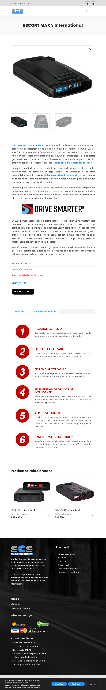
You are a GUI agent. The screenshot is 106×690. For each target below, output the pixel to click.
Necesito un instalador (69, 572)
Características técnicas (44, 311)
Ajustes (93, 684)
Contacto (62, 561)
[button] (90, 49)
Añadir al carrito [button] (92, 516)
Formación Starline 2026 (23, 642)
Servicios (19, 311)
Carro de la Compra (20, 608)
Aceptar (59, 684)
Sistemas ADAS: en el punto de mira (29, 653)
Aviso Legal (63, 565)
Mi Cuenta (15, 604)
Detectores (28, 269)
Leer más (48, 516)
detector (26, 275)
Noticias (62, 557)
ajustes (37, 687)
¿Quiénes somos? (66, 554)
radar (41, 275)
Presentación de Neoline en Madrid (28, 661)
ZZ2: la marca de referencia (25, 646)
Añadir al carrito (23, 291)
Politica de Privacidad (68, 568)
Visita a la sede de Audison (25, 657)
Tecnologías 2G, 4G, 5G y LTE (26, 664)
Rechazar (76, 684)
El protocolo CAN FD (21, 650)
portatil (34, 275)
